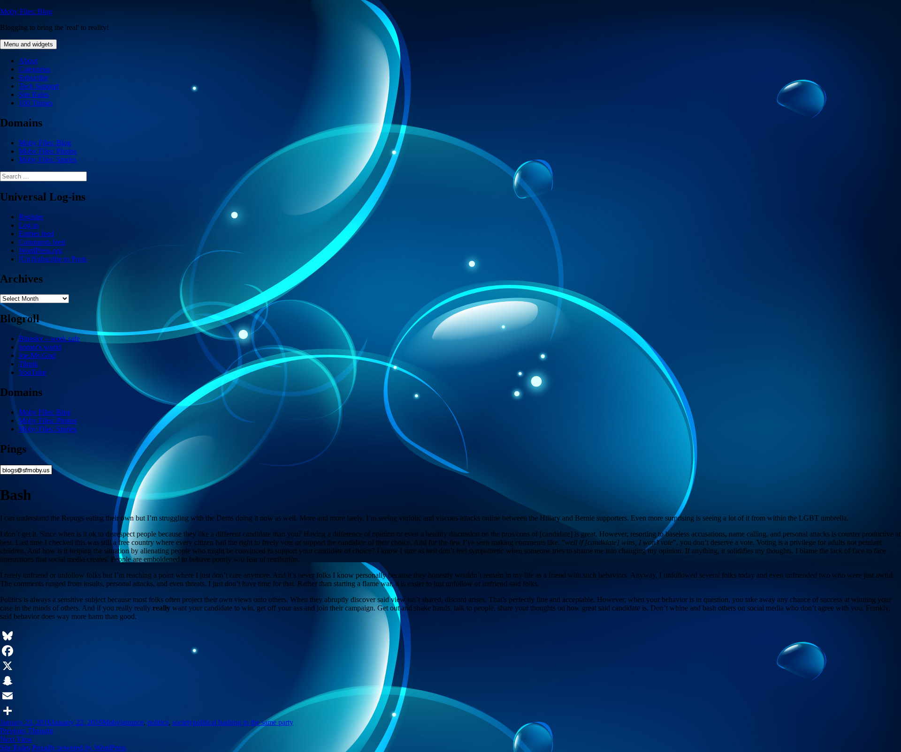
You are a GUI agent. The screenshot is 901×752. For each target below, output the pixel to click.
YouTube (32, 372)
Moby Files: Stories (47, 160)
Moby (111, 722)
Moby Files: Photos (47, 151)
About (28, 61)
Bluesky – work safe (49, 338)
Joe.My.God (37, 355)
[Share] (450, 710)
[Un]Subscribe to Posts (53, 259)
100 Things (36, 103)
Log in (28, 225)
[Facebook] (450, 650)
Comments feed (42, 242)
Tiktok (28, 364)
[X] (450, 665)
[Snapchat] (450, 680)
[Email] (450, 695)
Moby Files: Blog (26, 11)
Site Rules (34, 94)
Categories (34, 69)
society (182, 722)
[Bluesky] (450, 635)
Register (31, 217)
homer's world (40, 347)
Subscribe (33, 78)
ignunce (132, 722)
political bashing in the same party (243, 722)
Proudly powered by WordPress (79, 748)
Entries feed (36, 234)
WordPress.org (40, 250)
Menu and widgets (28, 44)
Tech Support (39, 86)
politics (157, 722)
